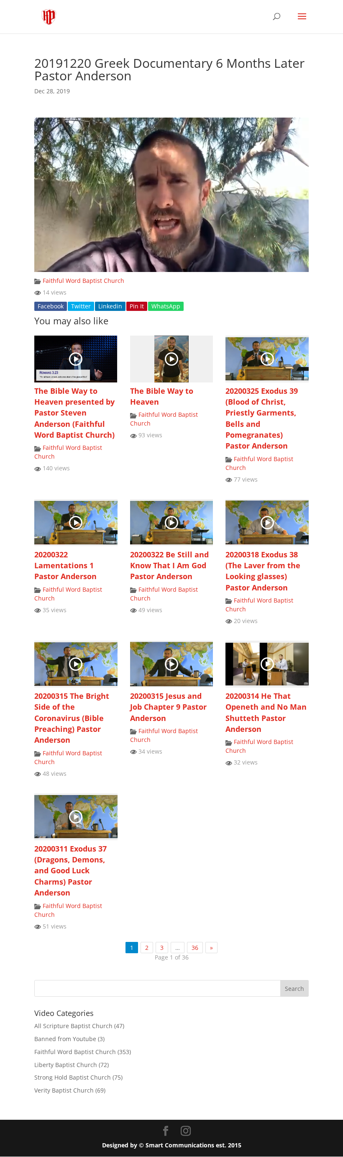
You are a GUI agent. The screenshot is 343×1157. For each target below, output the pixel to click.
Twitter (81, 306)
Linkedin (110, 306)
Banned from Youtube (65, 1039)
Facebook (51, 306)
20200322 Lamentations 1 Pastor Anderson (65, 565)
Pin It (137, 306)
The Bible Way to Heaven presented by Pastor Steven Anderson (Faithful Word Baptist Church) (74, 413)
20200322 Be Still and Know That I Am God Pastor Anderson (169, 565)
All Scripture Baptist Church (73, 1026)
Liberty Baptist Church (65, 1065)
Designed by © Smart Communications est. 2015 (171, 1145)
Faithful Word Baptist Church (83, 281)
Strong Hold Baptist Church (72, 1077)
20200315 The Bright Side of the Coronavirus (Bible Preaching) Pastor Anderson (71, 718)
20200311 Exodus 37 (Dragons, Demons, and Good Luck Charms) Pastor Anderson (70, 871)
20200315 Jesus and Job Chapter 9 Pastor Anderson (168, 707)
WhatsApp (165, 306)
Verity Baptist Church (64, 1090)
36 (195, 948)
